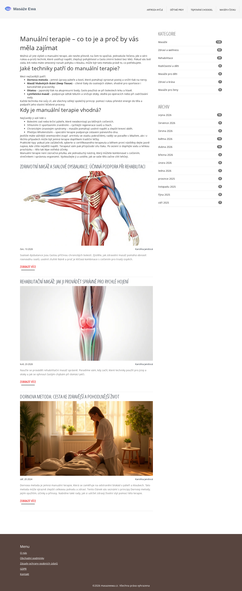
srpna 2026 (189, 115)
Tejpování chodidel (202, 9)
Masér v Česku (228, 9)
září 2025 (189, 202)
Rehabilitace (189, 58)
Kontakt (24, 574)
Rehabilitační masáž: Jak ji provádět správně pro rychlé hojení (74, 281)
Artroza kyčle (155, 9)
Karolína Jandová (144, 249)
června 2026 (189, 131)
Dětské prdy (177, 9)
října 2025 (189, 194)
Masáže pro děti (189, 74)
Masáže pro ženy (189, 90)
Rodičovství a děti (189, 66)
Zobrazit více (28, 267)
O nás (23, 553)
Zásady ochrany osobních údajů (39, 563)
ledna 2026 (189, 170)
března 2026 (189, 154)
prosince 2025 (189, 178)
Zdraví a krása (189, 82)
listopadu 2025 (189, 186)
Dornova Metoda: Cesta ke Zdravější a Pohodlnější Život (69, 396)
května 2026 (189, 139)
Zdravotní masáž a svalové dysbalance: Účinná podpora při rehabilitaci (82, 166)
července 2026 (189, 123)
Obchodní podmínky (32, 558)
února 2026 (189, 162)
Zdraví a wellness (189, 50)
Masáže (189, 42)
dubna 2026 (189, 147)
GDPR (23, 568)
